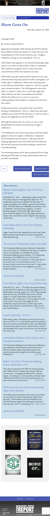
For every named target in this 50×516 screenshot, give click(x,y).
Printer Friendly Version (22, 168)
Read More (40, 218)
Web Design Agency (6, 513)
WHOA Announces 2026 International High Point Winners (23, 388)
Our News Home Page (9, 18)
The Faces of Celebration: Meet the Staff (24, 244)
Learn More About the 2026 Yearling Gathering (22, 226)
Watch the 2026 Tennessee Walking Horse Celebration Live (22, 362)
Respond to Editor (41, 168)
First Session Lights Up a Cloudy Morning (25, 283)
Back (4, 168)
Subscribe (20, 498)
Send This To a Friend (40, 174)
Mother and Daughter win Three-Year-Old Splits (23, 191)
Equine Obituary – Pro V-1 (17, 315)
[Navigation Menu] (1, 10)
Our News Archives (23, 18)
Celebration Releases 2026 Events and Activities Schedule (23, 339)
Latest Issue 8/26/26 (13, 275)
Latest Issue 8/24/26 (13, 411)
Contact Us (29, 498)
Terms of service (5, 509)
